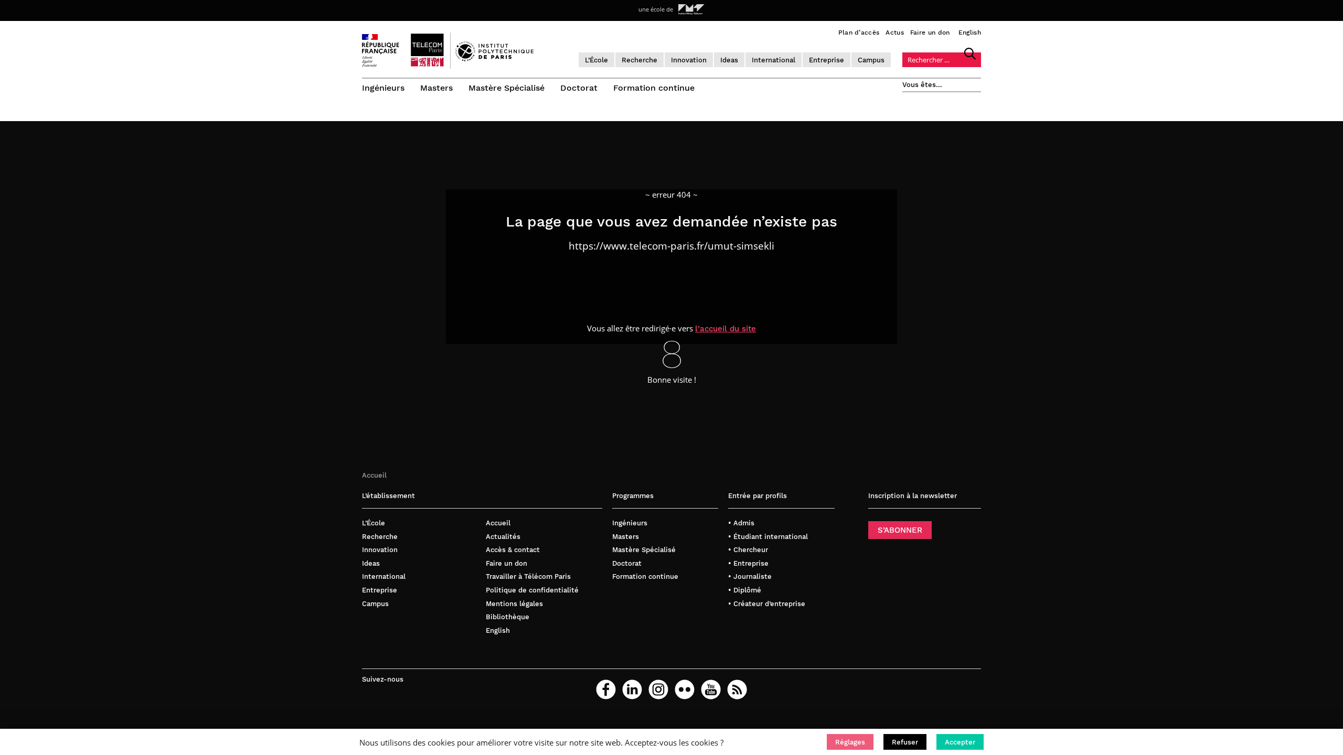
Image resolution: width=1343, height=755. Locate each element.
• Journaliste (750, 576)
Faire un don (930, 32)
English (969, 32)
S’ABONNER (900, 530)
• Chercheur (748, 550)
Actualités (503, 537)
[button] (850, 742)
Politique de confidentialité (532, 590)
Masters (436, 88)
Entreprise (826, 60)
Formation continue (654, 88)
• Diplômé (744, 590)
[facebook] (606, 689)
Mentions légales (514, 604)
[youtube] (711, 689)
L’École (596, 60)
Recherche (639, 60)
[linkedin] (632, 689)
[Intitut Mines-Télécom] (691, 9)
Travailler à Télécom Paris (528, 576)
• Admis (741, 523)
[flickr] (685, 689)
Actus (895, 32)
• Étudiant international (768, 537)
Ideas (729, 60)
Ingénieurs (383, 88)
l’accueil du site (725, 328)
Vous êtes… (922, 85)
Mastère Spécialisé (506, 88)
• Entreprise (748, 563)
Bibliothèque (507, 617)
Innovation (689, 60)
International (773, 60)
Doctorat (579, 88)
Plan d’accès (859, 32)
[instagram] (658, 689)
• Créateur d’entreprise (766, 604)
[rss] (737, 689)
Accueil (374, 475)
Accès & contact (513, 550)
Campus (871, 60)
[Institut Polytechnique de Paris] (494, 58)
